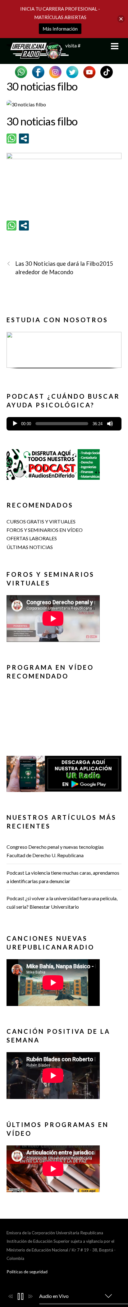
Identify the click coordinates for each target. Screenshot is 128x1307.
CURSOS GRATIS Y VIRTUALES (41, 521)
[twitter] (72, 71)
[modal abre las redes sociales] (24, 138)
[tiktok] (106, 71)
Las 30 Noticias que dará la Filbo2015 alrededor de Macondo (64, 267)
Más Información (60, 29)
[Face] (38, 71)
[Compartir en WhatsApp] (11, 138)
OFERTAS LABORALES (32, 538)
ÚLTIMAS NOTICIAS (30, 547)
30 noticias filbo (42, 86)
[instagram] (55, 71)
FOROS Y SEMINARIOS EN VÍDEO (45, 530)
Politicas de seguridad (27, 1271)
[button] (64, 350)
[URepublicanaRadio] (38, 55)
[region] (64, 352)
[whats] (21, 71)
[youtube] (89, 71)
